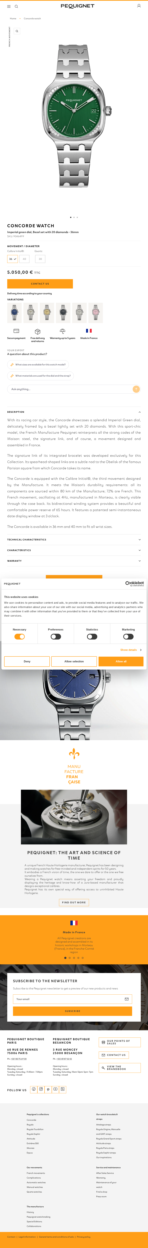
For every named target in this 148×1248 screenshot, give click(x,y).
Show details (128, 649)
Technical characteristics (26, 539)
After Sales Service (105, 1173)
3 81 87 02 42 (66, 1059)
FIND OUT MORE (74, 902)
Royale (30, 1124)
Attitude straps (103, 1143)
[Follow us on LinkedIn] (62, 1089)
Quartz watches (34, 1192)
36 (10, 259)
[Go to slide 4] (77, 217)
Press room (101, 1196)
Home (13, 18)
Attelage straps (103, 1124)
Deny (27, 661)
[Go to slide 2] (74, 217)
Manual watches (35, 1187)
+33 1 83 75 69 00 (19, 1059)
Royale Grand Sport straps (108, 1138)
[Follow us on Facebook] (34, 1089)
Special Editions (34, 1221)
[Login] (139, 6)
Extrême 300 (33, 1143)
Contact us (40, 283)
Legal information (28, 1237)
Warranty (14, 561)
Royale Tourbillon (35, 1129)
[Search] (16, 6)
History (30, 1212)
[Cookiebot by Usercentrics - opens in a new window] (128, 584)
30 (40, 259)
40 (24, 259)
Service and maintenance (108, 1167)
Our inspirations (104, 1157)
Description (15, 412)
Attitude (31, 1138)
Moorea (30, 1148)
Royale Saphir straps (106, 1152)
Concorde (31, 1120)
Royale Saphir (33, 1134)
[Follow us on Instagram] (41, 1089)
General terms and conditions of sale (57, 1237)
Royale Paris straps (105, 1148)
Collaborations (34, 1226)
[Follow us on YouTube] (55, 1089)
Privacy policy (83, 1237)
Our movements (34, 1167)
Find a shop (101, 1192)
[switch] (56, 636)
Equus (30, 1152)
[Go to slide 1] (70, 217)
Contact (12, 1237)
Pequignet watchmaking (38, 1217)
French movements (36, 1173)
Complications (34, 1178)
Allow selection (74, 661)
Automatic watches (36, 1182)
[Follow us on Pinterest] (48, 1089)
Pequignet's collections (38, 1114)
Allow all (121, 661)
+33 (58, 1059)
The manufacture (35, 1206)
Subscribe (72, 1011)
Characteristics (19, 550)
